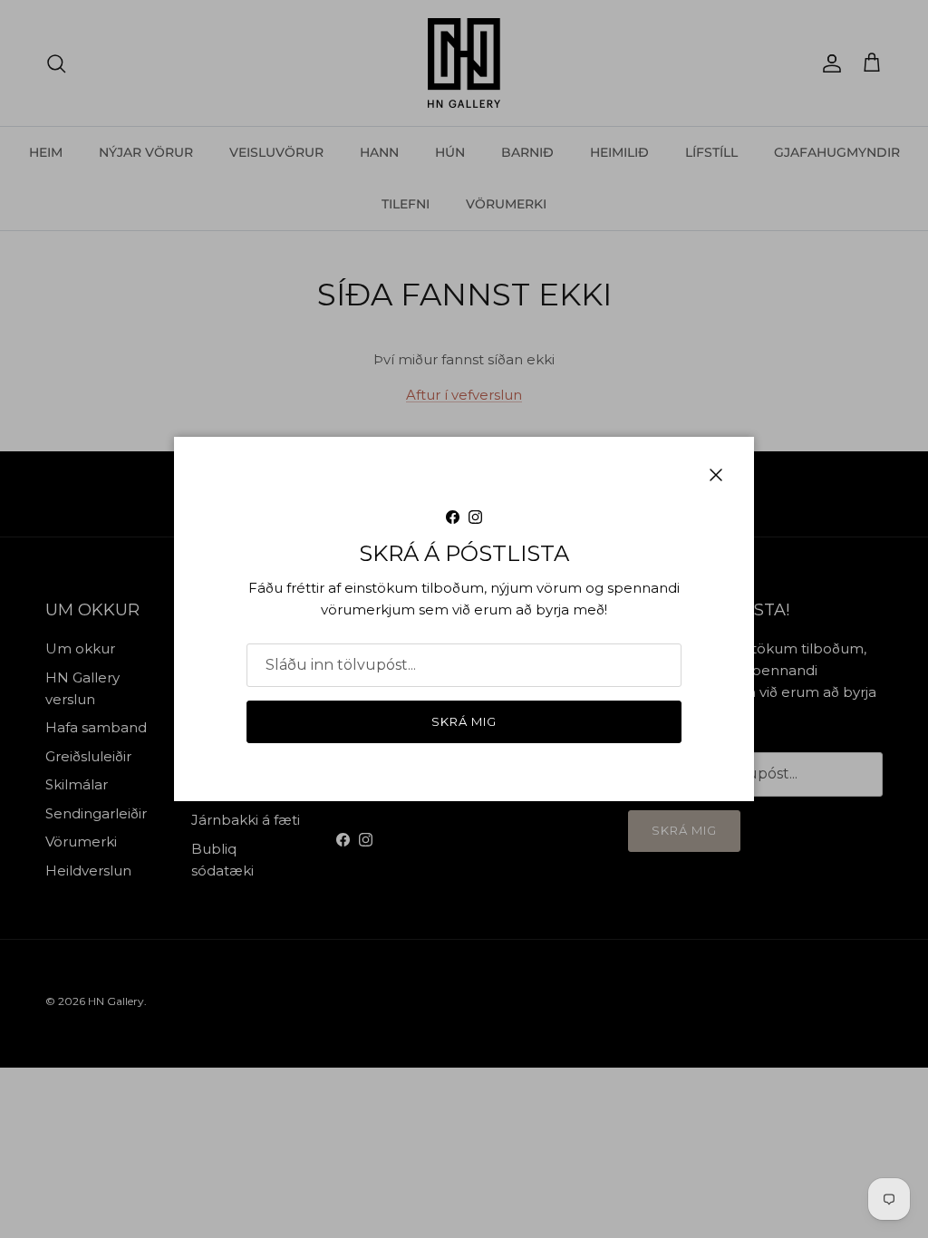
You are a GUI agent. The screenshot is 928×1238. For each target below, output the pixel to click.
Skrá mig (464, 721)
